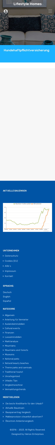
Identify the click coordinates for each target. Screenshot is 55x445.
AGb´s (8, 266)
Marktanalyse (11, 341)
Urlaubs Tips (11, 380)
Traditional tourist (14, 372)
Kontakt (9, 276)
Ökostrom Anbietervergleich (19, 421)
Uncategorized (12, 376)
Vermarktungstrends (15, 389)
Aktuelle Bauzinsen (14, 408)
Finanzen (9, 332)
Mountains (10, 345)
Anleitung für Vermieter (16, 319)
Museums (9, 354)
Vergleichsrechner (14, 385)
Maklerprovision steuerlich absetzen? (24, 416)
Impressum (10, 271)
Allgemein (10, 315)
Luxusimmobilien (13, 337)
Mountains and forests (16, 350)
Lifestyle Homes (27, 4)
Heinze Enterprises (34, 434)
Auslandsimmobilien (15, 324)
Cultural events (12, 328)
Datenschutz (11, 256)
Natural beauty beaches (17, 363)
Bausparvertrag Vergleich (18, 412)
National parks (12, 359)
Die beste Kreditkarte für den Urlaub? (24, 403)
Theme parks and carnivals (18, 367)
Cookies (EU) (11, 261)
